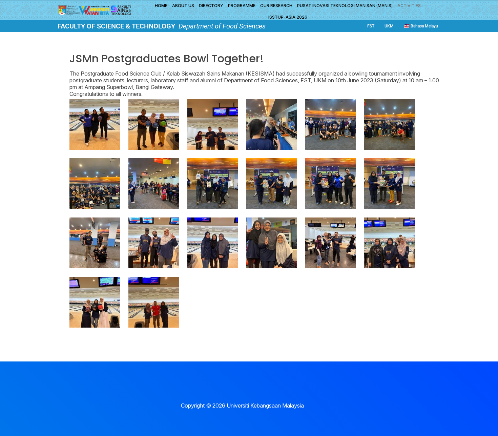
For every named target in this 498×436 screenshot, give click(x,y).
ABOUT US (183, 5)
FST (370, 26)
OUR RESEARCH (276, 5)
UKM (389, 26)
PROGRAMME (241, 5)
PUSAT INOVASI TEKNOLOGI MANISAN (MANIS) (345, 5)
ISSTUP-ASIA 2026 (287, 17)
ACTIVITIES (409, 5)
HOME (161, 5)
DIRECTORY (211, 5)
